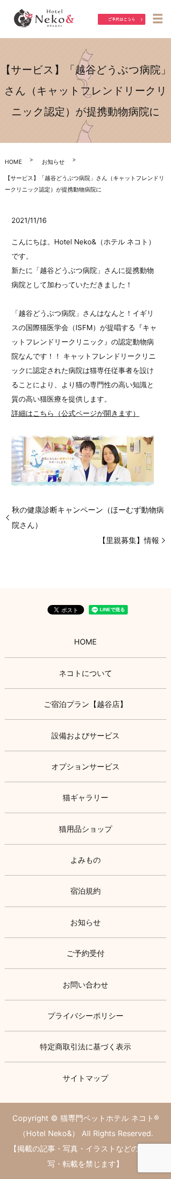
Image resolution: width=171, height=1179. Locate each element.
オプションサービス (85, 766)
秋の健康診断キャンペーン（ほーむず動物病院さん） (88, 517)
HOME (13, 161)
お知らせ (53, 161)
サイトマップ (85, 1078)
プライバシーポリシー (86, 1015)
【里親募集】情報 (128, 540)
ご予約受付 (85, 953)
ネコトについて (85, 673)
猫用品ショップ (85, 829)
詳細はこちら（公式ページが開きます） (75, 413)
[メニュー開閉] (157, 18)
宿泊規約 (85, 891)
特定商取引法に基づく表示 (85, 1046)
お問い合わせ (85, 984)
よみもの (85, 860)
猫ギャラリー (85, 797)
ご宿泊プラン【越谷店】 (85, 704)
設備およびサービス (85, 735)
